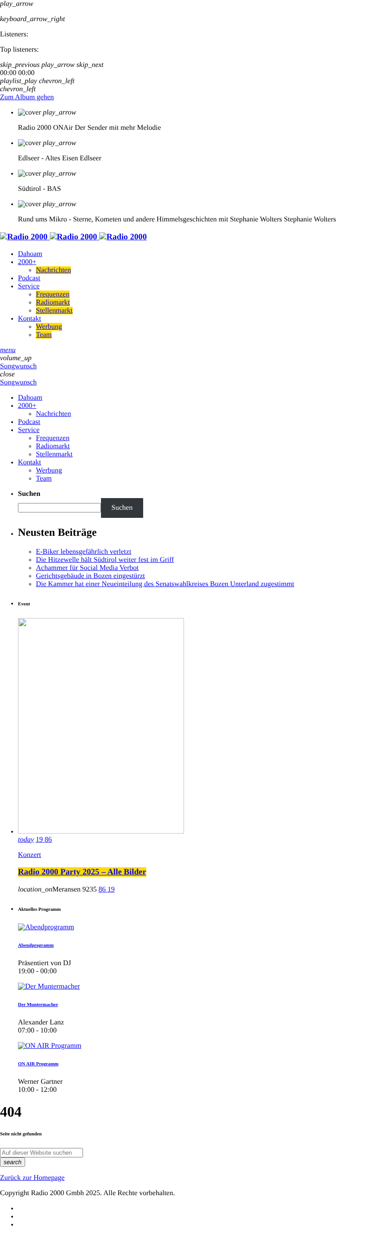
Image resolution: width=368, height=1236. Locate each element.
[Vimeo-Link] (73, 237)
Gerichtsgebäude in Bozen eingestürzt (90, 576)
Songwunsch (18, 366)
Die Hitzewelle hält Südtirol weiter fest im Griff (105, 560)
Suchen (29, 494)
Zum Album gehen (27, 97)
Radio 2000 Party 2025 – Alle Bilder (82, 872)
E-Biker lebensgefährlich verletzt (83, 552)
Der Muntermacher (38, 1004)
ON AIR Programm (38, 1064)
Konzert (29, 855)
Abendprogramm (36, 945)
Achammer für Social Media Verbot (87, 568)
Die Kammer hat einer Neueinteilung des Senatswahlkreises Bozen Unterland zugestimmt (165, 584)
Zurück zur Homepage (32, 1178)
